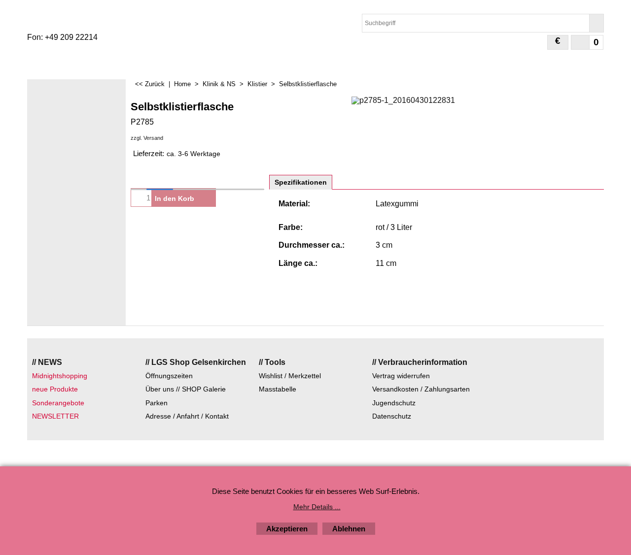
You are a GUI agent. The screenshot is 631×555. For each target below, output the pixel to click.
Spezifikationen (301, 182)
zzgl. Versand (147, 138)
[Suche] (596, 23)
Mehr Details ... (317, 507)
